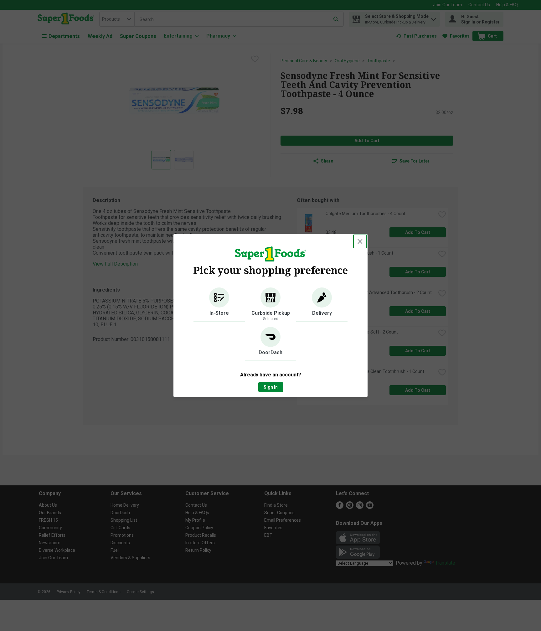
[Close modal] (360, 241)
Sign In (271, 387)
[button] (219, 304)
